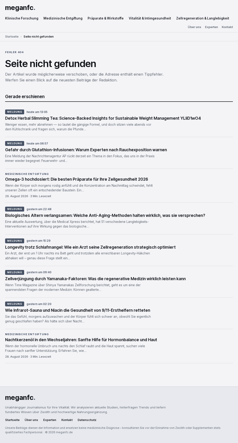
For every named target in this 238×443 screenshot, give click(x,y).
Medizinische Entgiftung (63, 18)
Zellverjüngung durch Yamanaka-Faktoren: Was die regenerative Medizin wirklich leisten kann (95, 278)
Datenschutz (87, 419)
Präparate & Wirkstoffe (106, 18)
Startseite (12, 36)
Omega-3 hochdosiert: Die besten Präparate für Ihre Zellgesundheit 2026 (76, 179)
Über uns (194, 27)
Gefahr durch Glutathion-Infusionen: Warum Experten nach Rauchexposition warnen (86, 149)
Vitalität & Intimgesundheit (150, 18)
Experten (211, 27)
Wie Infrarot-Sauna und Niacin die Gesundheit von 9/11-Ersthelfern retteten (77, 310)
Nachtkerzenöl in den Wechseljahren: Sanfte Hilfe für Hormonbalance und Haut (81, 339)
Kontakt (227, 27)
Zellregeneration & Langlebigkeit (202, 18)
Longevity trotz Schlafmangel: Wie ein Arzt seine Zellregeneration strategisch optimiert (90, 247)
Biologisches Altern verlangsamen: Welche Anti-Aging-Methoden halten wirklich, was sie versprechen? (105, 215)
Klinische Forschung (21, 18)
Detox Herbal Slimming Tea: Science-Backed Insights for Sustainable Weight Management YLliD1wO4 (103, 118)
